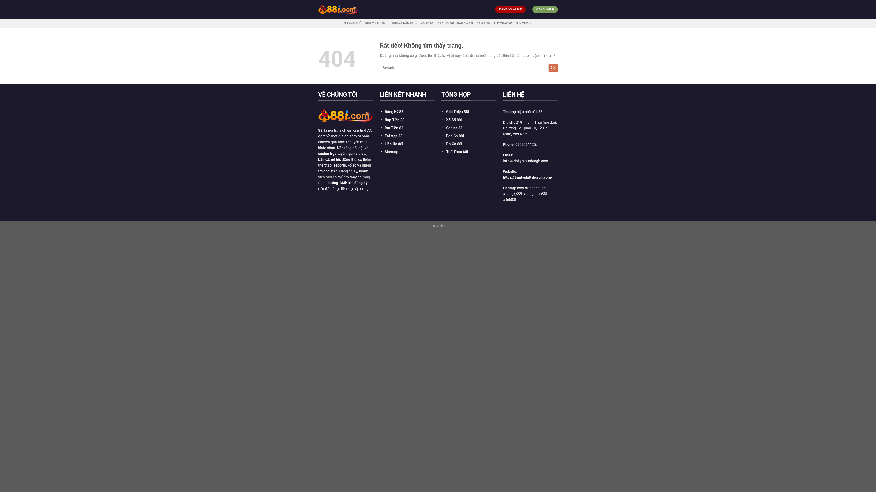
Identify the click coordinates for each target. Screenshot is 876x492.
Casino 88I (446, 23)
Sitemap (391, 152)
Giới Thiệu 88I (375, 23)
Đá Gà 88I (483, 23)
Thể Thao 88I (503, 23)
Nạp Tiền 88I (395, 120)
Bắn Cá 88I (465, 23)
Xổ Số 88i (427, 23)
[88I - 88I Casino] (338, 9)
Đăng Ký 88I (394, 112)
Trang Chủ (353, 23)
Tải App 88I (394, 136)
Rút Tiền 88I (394, 128)
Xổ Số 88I (454, 120)
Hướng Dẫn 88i (403, 23)
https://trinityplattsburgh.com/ (527, 177)
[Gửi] (553, 68)
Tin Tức (522, 23)
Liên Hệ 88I (394, 144)
